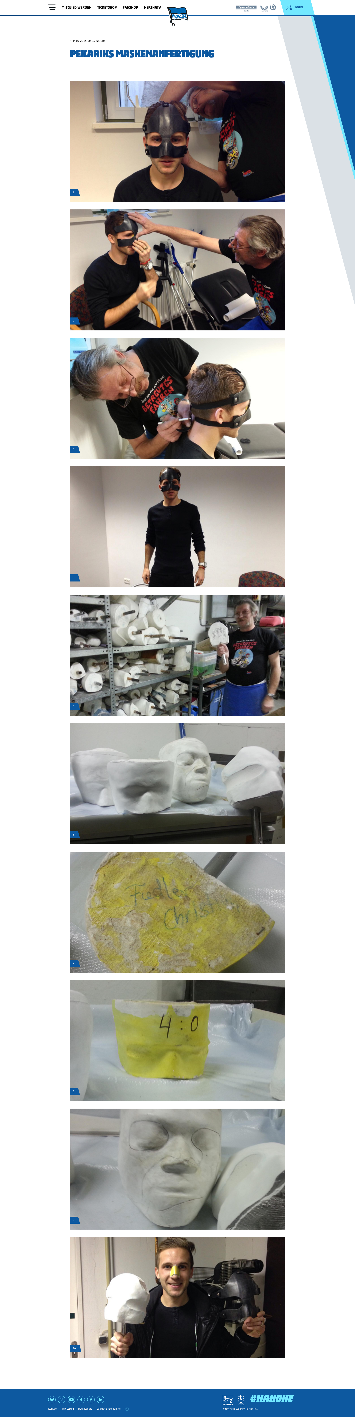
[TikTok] (81, 1400)
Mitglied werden (76, 7)
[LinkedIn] (100, 1400)
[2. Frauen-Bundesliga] (241, 1400)
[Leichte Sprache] (273, 7)
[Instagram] (61, 1400)
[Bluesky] (52, 1400)
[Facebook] (91, 1400)
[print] (127, 1408)
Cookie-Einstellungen (109, 1408)
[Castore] (264, 7)
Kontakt (52, 1408)
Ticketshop (107, 7)
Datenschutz (85, 1408)
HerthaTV (152, 7)
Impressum (68, 1408)
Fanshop (130, 7)
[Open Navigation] (52, 8)
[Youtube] (71, 1400)
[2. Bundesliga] (228, 1400)
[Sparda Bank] (246, 7)
